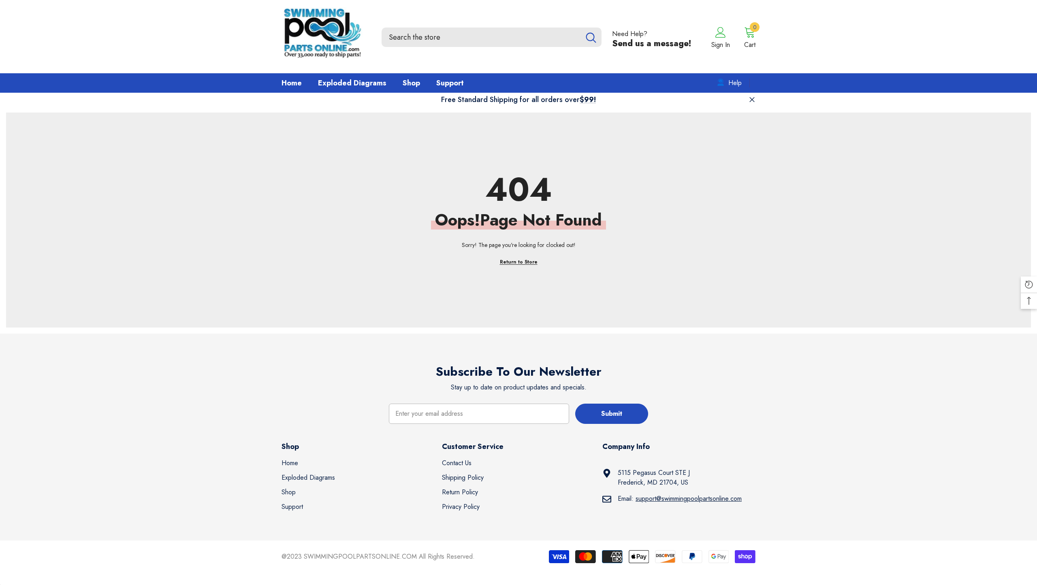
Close (752, 99)
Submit (611, 413)
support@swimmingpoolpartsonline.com (689, 498)
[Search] (492, 37)
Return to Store (519, 262)
